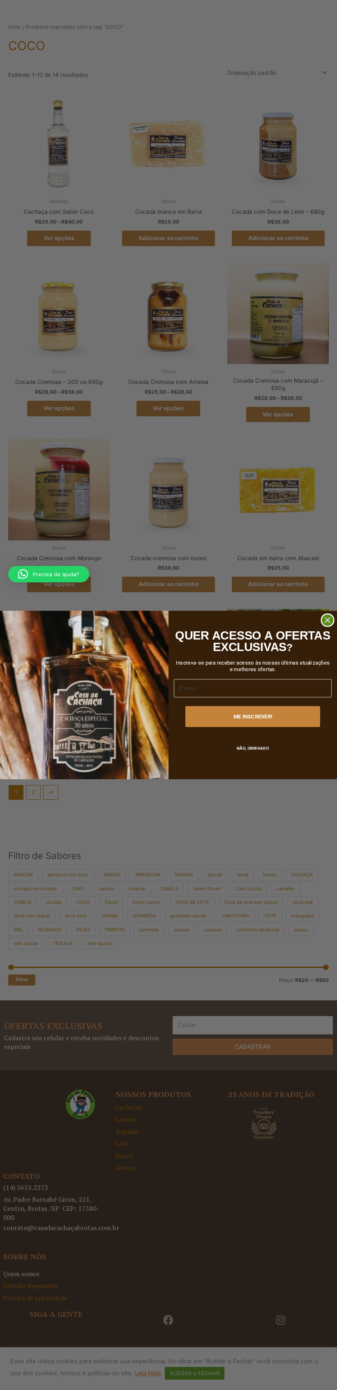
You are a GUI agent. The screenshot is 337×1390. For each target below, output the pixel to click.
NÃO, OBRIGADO (253, 748)
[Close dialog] (327, 620)
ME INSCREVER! (252, 716)
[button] (48, 574)
